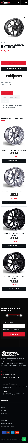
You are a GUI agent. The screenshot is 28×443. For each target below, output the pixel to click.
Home (2, 417)
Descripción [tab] (7, 93)
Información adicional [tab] (10, 97)
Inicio (2, 7)
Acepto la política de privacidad (12, 329)
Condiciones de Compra (7, 426)
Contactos (4, 413)
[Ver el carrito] (22, 2)
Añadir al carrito (13, 63)
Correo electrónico (8, 322)
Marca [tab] (5, 101)
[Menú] (26, 2)
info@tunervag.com (9, 374)
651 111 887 (6, 372)
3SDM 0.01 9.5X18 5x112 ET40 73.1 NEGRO (14, 277)
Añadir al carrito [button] (13, 160)
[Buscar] (15, 2)
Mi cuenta (3, 410)
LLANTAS (7, 7)
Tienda (3, 407)
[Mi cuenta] (18, 2)
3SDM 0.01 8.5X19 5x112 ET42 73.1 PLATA (14, 192)
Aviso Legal (4, 420)
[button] (24, 17)
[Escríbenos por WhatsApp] (24, 439)
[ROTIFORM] (14, 76)
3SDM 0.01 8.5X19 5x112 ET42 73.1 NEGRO (14, 234)
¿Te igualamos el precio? (14, 68)
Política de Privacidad (6, 423)
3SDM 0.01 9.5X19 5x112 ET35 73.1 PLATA (14, 150)
